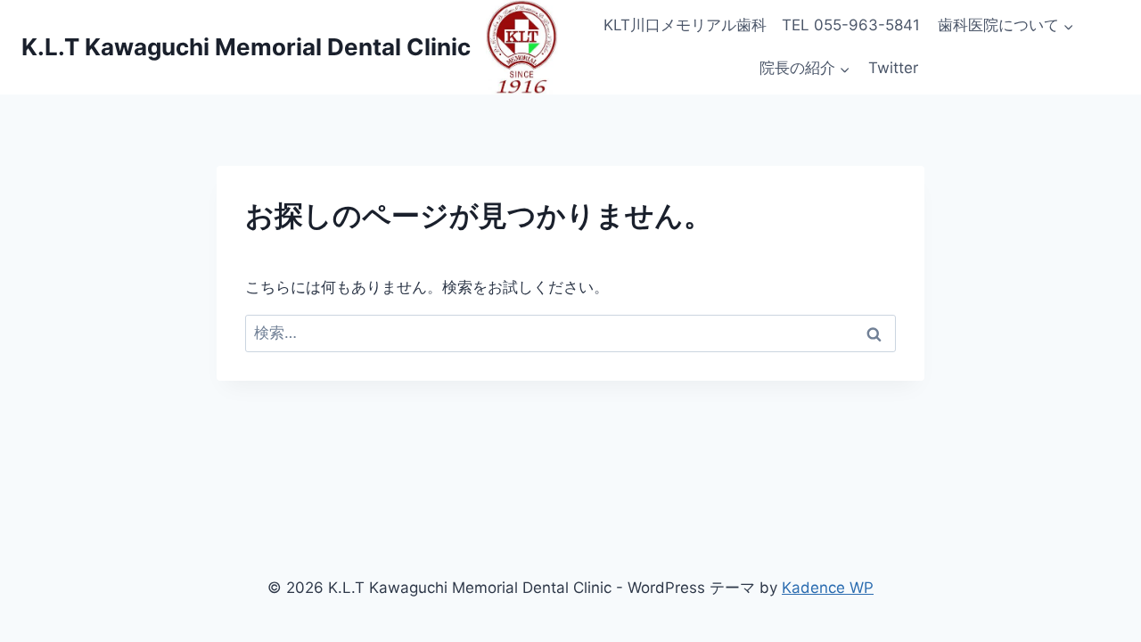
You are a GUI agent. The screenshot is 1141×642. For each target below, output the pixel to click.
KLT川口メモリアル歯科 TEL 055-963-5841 (761, 25)
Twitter (893, 68)
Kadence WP (828, 588)
